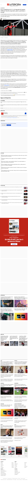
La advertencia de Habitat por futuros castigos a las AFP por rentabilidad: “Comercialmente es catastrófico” (13, 159)
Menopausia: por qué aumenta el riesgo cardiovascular (19, 426)
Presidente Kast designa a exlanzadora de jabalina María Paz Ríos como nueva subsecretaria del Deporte (11, 196)
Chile (1, 360)
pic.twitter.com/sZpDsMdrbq (21, 94)
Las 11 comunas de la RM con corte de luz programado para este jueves (14, 338)
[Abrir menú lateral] (1, 4)
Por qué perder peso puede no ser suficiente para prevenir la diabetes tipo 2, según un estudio (7, 298)
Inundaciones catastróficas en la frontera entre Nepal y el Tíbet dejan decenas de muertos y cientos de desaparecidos (7, 441)
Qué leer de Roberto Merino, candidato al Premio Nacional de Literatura (20, 438)
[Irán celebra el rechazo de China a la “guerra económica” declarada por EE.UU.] (7, 432)
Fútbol (4, 108)
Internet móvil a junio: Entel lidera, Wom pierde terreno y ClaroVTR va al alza (20, 379)
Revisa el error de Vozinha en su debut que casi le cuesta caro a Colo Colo (20, 385)
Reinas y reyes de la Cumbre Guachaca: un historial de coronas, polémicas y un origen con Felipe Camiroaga (20, 407)
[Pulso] (11, 454)
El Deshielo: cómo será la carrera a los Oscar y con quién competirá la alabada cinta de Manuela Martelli (20, 421)
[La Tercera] (4, 454)
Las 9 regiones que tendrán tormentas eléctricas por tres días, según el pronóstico (7, 385)
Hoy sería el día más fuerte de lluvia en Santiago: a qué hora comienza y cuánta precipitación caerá (7, 310)
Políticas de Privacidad (14, 117)
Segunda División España (23, 108)
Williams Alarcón (7, 108)
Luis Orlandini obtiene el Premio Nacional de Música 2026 (20, 418)
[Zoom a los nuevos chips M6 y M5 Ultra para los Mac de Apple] (20, 316)
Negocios (15, 360)
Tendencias (2, 383)
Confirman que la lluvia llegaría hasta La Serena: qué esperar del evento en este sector (7, 400)
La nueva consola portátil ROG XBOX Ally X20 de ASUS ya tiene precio (7, 421)
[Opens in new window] (19, 454)
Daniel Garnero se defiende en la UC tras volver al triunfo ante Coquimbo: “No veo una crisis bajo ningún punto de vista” (20, 400)
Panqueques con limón (17, 440)
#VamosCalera (16, 94)
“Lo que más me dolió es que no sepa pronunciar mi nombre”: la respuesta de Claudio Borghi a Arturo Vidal (12, 190)
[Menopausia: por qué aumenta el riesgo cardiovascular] (20, 432)
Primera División (18, 108)
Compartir (2, 37)
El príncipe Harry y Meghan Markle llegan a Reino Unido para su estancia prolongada (6, 438)
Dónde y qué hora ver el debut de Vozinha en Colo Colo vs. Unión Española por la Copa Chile (12, 193)
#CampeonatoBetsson (15, 93)
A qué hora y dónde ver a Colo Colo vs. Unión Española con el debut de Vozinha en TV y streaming (23, 338)
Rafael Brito (4, 18)
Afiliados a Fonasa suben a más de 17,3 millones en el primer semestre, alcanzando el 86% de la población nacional (20, 375)
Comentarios (6, 37)
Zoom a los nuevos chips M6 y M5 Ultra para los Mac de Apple (20, 309)
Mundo (2, 424)
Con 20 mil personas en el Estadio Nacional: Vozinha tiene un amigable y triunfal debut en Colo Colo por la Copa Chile (20, 397)
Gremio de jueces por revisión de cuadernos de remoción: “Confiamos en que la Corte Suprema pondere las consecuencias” (14, 168)
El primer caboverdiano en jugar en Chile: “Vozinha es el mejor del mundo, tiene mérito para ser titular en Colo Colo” (12, 203)
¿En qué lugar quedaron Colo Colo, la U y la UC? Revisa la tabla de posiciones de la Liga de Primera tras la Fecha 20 (12, 200)
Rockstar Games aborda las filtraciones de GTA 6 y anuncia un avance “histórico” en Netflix (20, 298)
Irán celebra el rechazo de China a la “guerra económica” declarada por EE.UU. (7, 427)
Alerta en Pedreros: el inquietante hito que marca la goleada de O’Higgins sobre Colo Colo (13, 102)
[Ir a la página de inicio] (14, 5)
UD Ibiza (11, 108)
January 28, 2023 (13, 95)
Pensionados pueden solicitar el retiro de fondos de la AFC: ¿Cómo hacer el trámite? (4, 338)
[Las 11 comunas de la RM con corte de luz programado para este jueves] (14, 343)
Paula (15, 424)
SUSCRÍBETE (14, 244)
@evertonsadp (20, 92)
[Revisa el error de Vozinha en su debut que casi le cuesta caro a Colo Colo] (20, 391)
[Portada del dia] (14, 232)
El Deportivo (8, 98)
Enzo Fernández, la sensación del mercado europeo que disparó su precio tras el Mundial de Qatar (14, 105)
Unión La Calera (14, 108)
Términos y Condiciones (9, 117)
